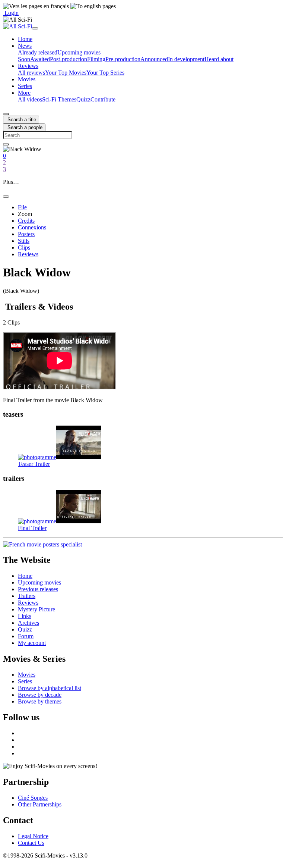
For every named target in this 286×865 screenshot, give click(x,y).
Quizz (83, 99)
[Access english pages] (93, 6)
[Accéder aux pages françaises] (36, 6)
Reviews (28, 602)
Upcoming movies (79, 52)
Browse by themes (39, 701)
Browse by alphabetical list (49, 688)
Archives (28, 623)
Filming (96, 59)
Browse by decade (39, 695)
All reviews (31, 72)
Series (25, 681)
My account (32, 643)
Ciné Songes (33, 798)
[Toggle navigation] (35, 28)
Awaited (40, 59)
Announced (154, 59)
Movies (26, 674)
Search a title (21, 119)
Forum (26, 636)
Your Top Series (105, 72)
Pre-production (122, 59)
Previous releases (38, 589)
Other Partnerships (39, 804)
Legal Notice (33, 836)
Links (24, 616)
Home (25, 576)
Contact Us (31, 843)
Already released (37, 52)
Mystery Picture (36, 609)
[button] (25, 46)
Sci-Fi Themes (59, 99)
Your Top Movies (65, 72)
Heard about (218, 59)
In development (186, 59)
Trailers (26, 596)
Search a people (24, 127)
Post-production (68, 59)
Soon (24, 59)
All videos (30, 99)
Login (11, 13)
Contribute (102, 99)
